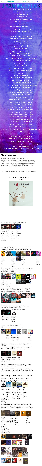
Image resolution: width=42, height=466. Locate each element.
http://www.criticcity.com (4, 345)
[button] (17, 1)
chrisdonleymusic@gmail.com (21, 146)
